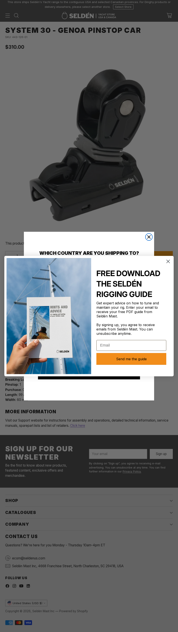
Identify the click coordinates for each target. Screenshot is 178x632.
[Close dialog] (148, 236)
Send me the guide (131, 359)
